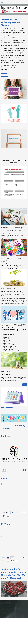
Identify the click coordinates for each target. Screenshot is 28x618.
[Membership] (14, 89)
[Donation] (14, 138)
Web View (23, 602)
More (25, 384)
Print (5, 602)
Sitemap (9, 602)
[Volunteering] (14, 114)
